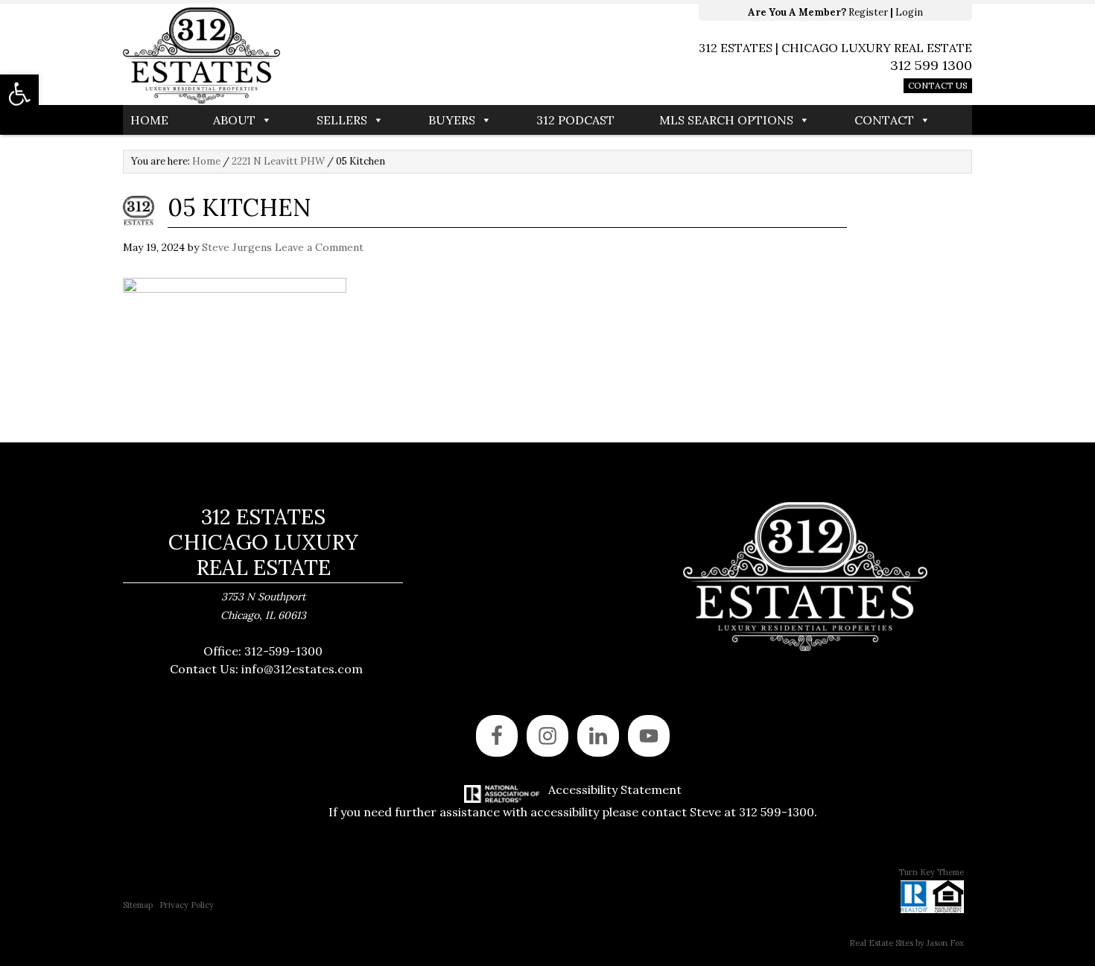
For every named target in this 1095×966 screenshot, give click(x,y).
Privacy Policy (186, 905)
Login (909, 12)
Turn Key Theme (931, 872)
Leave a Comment (319, 247)
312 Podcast (575, 119)
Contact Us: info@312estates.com (266, 668)
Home (149, 119)
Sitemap (138, 905)
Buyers (451, 119)
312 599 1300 (931, 65)
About (234, 119)
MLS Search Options (726, 119)
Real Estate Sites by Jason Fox (906, 943)
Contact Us (938, 85)
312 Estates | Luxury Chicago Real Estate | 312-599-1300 (335, 55)
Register (868, 12)
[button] (19, 93)
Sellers (342, 119)
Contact (884, 119)
